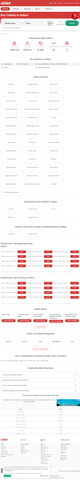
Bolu (38, 360)
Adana (47, 360)
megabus (23, 446)
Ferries (50, 9)
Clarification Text (8, 470)
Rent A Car (43, 449)
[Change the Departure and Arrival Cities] (23, 23)
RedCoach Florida (25, 451)
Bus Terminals (4, 451)
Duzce (12, 360)
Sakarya (30, 360)
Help (60, 3)
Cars (38, 9)
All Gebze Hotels (40, 327)
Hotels (28, 9)
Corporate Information (45, 456)
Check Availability (9, 320)
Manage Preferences (44, 475)
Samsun (35, 360)
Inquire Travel (68, 3)
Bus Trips (3, 446)
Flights (17, 9)
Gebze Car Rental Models (41, 349)
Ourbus (22, 447)
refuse (37, 469)
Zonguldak (42, 360)
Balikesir (17, 360)
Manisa (21, 360)
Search (72, 23)
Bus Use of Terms (45, 459)
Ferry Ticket (43, 451)
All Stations (3, 447)
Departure (50, 21)
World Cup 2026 (4, 453)
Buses (6, 9)
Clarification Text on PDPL (46, 454)
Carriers (2, 449)
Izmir (5, 360)
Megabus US (23, 449)
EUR (55, 3)
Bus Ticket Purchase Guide (7, 454)
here (19, 473)
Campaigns (3, 456)
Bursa (2, 360)
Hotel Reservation (45, 447)
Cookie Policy (44, 458)
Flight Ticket (43, 446)
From (6, 21)
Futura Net (23, 453)
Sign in (77, 3)
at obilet (31, 401)
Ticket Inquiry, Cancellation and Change (46, 465)
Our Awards (43, 461)
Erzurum (26, 360)
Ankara (9, 360)
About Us (43, 453)
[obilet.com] (9, 4)
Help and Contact (44, 463)
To (26, 21)
